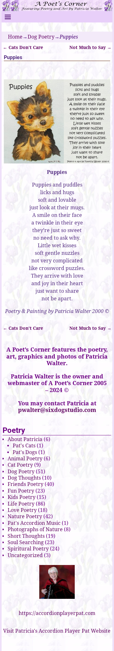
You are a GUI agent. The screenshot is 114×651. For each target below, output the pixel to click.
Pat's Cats (24, 446)
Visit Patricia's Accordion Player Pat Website (57, 631)
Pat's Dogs (25, 452)
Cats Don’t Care (23, 47)
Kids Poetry (21, 497)
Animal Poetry (25, 459)
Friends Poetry (25, 484)
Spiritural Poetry (28, 549)
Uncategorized (25, 555)
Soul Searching (26, 542)
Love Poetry (22, 510)
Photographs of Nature (35, 529)
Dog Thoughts (24, 478)
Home (15, 37)
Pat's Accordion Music (34, 523)
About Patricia (25, 439)
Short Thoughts (26, 536)
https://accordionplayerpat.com (57, 613)
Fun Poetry (21, 491)
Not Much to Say (90, 47)
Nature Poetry (25, 516)
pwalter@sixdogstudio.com (57, 410)
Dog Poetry (41, 37)
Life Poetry (21, 504)
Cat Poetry (20, 465)
